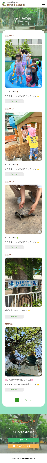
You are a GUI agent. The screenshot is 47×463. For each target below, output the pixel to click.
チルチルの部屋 (23, 445)
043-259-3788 (26, 432)
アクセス (23, 440)
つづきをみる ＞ (14, 101)
